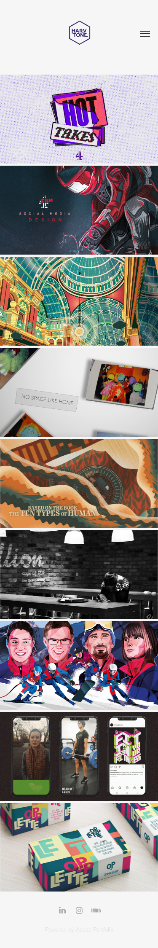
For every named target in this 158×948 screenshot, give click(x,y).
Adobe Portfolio (94, 929)
